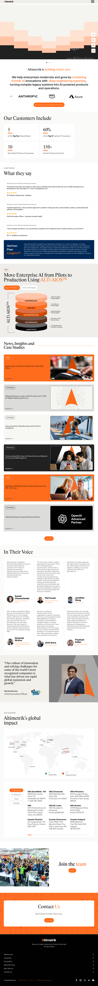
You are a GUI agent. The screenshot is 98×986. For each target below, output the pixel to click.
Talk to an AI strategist (29, 287)
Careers (72, 870)
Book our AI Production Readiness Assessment (49, 105)
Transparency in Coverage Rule (44, 980)
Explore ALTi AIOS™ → (11, 287)
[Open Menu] (92, 1)
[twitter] (85, 980)
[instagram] (81, 980)
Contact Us (49, 920)
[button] (46, 62)
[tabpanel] (58, 813)
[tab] (16, 790)
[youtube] (93, 980)
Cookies (31, 980)
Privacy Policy (22, 980)
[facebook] (76, 980)
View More (49, 538)
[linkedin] (89, 980)
